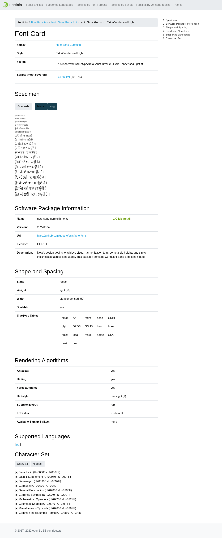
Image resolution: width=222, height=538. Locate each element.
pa (17, 444)
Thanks (177, 4)
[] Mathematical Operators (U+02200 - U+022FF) (45, 499)
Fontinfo (15, 5)
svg (52, 106)
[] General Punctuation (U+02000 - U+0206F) (43, 490)
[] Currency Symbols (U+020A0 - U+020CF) (42, 494)
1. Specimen (170, 20)
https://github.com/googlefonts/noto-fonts (62, 235)
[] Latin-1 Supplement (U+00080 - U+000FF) (43, 476)
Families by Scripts (121, 4)
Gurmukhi (64, 77)
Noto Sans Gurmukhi (64, 22)
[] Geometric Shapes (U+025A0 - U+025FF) (42, 503)
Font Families (34, 4)
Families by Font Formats (91, 4)
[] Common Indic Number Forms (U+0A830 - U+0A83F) (49, 512)
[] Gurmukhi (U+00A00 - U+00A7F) (37, 485)
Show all (22, 463)
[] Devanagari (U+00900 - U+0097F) (38, 481)
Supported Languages (59, 4)
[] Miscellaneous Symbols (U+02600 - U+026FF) (45, 508)
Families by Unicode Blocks (153, 4)
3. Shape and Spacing (175, 27)
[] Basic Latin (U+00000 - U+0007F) (37, 472)
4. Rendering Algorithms (176, 31)
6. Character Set (172, 38)
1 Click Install (121, 218)
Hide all (37, 463)
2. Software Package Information (181, 23)
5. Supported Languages (176, 34)
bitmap (41, 106)
